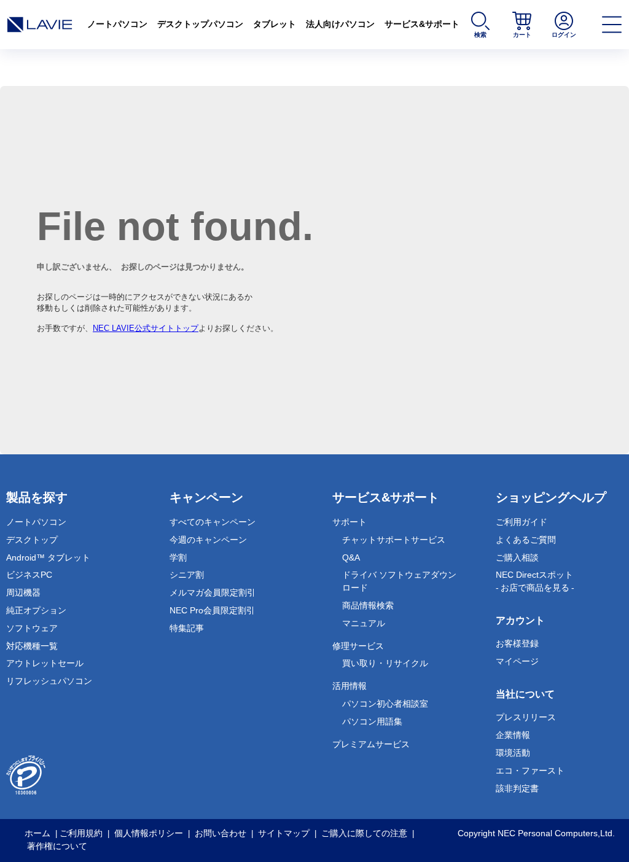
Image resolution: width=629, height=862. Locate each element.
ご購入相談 (517, 557)
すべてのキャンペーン (213, 522)
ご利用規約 (81, 833)
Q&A (351, 557)
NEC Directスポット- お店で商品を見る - (535, 581)
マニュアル (363, 623)
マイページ (517, 661)
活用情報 (349, 686)
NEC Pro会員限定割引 (212, 610)
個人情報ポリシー (148, 833)
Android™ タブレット (48, 557)
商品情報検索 (368, 605)
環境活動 (513, 753)
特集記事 (187, 628)
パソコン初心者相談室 (385, 704)
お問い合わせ (220, 833)
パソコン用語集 (372, 721)
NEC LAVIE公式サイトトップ (145, 328)
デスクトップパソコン (200, 24)
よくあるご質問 (526, 540)
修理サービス (358, 646)
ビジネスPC (29, 575)
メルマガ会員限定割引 (213, 592)
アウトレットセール (45, 663)
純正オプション (36, 610)
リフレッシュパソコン (49, 681)
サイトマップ (284, 833)
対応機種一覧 (32, 646)
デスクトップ (32, 540)
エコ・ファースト (530, 770)
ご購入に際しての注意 (364, 833)
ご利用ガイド (521, 522)
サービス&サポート (422, 24)
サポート (349, 522)
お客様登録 (517, 643)
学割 (178, 557)
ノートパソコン (117, 24)
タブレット (274, 24)
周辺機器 (23, 592)
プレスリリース (526, 717)
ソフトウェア (32, 628)
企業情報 (513, 735)
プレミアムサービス (371, 744)
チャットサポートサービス (393, 540)
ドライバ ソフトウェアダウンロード (399, 581)
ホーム (37, 833)
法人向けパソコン (340, 24)
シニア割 (187, 575)
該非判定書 (517, 788)
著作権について (57, 846)
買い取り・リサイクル (385, 663)
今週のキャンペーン (208, 540)
